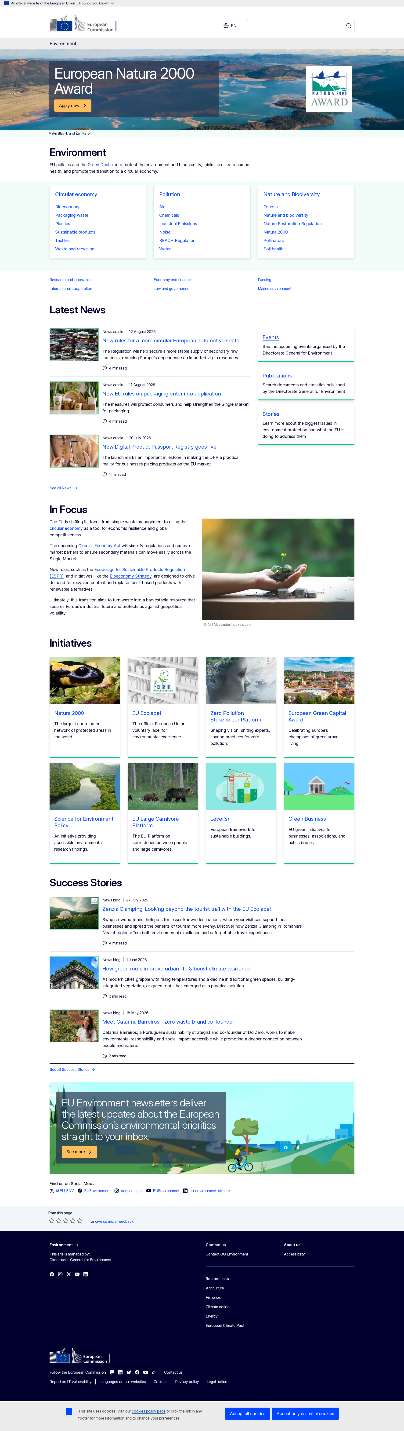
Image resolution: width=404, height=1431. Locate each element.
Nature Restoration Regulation (292, 223)
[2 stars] (55, 1221)
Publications (277, 376)
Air (162, 206)
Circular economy (76, 194)
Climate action (218, 1306)
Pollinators (273, 240)
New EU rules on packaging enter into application (161, 394)
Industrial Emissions (178, 223)
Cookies (160, 1381)
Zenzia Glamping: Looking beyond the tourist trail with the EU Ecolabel (186, 909)
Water (165, 248)
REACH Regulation (177, 240)
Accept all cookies (247, 1413)
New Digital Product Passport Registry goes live (159, 447)
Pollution (169, 194)
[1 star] (51, 1221)
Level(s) (219, 819)
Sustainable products (75, 232)
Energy (212, 1316)
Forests (270, 206)
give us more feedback (114, 1221)
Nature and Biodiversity (291, 194)
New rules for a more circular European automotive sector (171, 340)
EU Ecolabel (146, 713)
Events (271, 337)
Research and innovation (71, 280)
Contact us (173, 1372)
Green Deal (98, 164)
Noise (164, 232)
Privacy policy (187, 1381)
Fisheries (213, 1297)
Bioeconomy (67, 206)
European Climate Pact (225, 1325)
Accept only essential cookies (305, 1413)
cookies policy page (149, 1411)
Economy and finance (172, 280)
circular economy (66, 528)
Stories (271, 414)
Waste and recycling (74, 248)
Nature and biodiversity (285, 215)
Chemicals (169, 215)
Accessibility (294, 1254)
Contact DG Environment (227, 1254)
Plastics (62, 223)
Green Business (307, 819)
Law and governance (171, 288)
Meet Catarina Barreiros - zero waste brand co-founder (168, 1022)
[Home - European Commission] (87, 23)
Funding (264, 280)
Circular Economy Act (99, 545)
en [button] (234, 25)
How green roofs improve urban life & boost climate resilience (176, 969)
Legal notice (217, 1381)
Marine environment (274, 288)
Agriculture (215, 1288)
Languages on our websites (122, 1381)
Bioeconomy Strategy (131, 576)
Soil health (273, 248)
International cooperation (71, 288)
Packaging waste (71, 215)
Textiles (62, 240)
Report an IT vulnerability (71, 1381)
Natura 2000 (275, 232)
